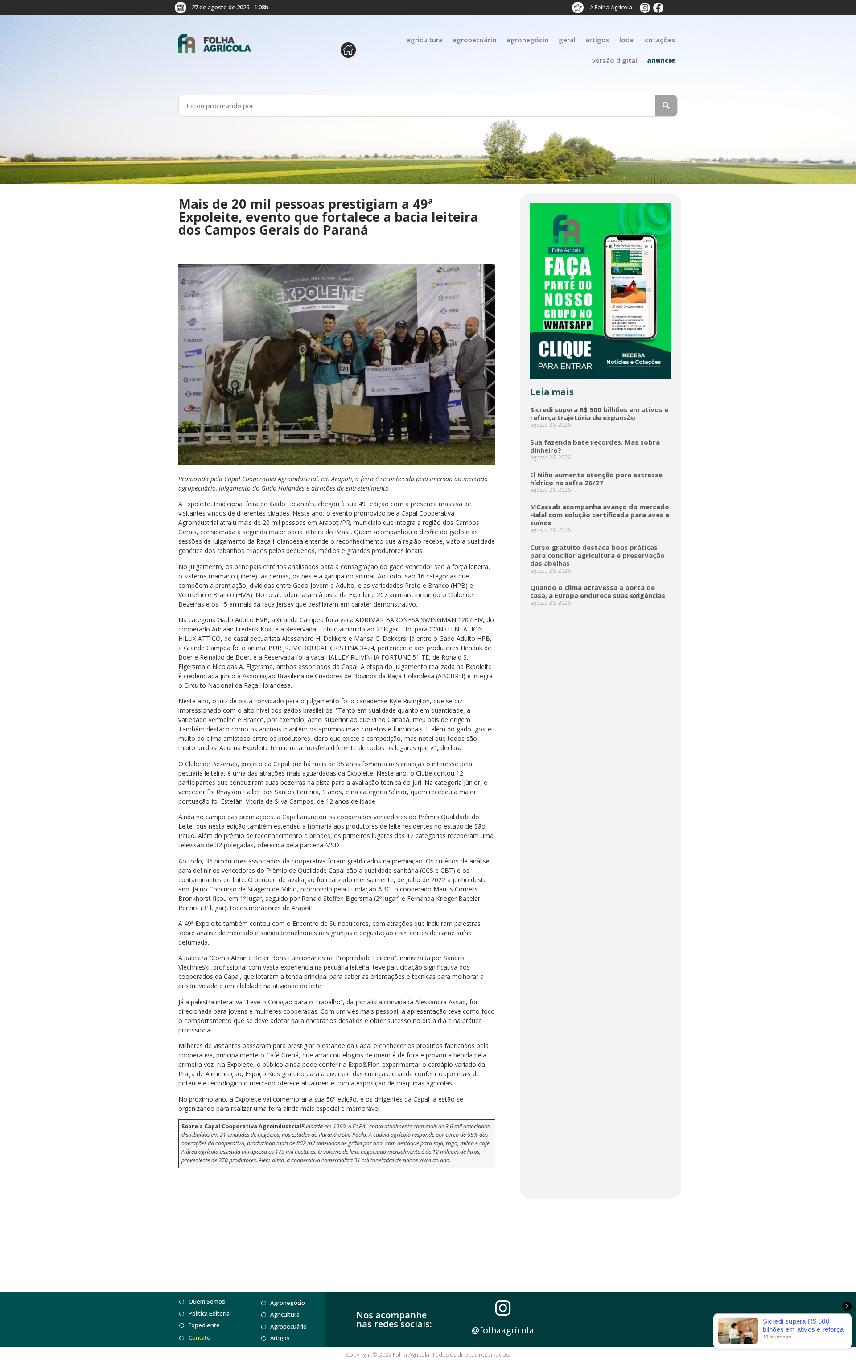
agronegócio (527, 39)
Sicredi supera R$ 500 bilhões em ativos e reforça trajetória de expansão (599, 413)
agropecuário (475, 39)
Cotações (660, 39)
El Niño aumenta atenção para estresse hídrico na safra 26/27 (596, 478)
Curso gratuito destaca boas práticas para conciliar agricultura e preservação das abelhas (597, 555)
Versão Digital (614, 60)
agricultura (425, 39)
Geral (567, 39)
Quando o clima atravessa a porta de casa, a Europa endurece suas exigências (597, 591)
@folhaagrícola (503, 1330)
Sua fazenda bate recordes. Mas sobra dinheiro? (595, 445)
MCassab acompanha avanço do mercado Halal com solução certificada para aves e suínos (599, 514)
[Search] (666, 105)
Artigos (597, 39)
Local (627, 39)
